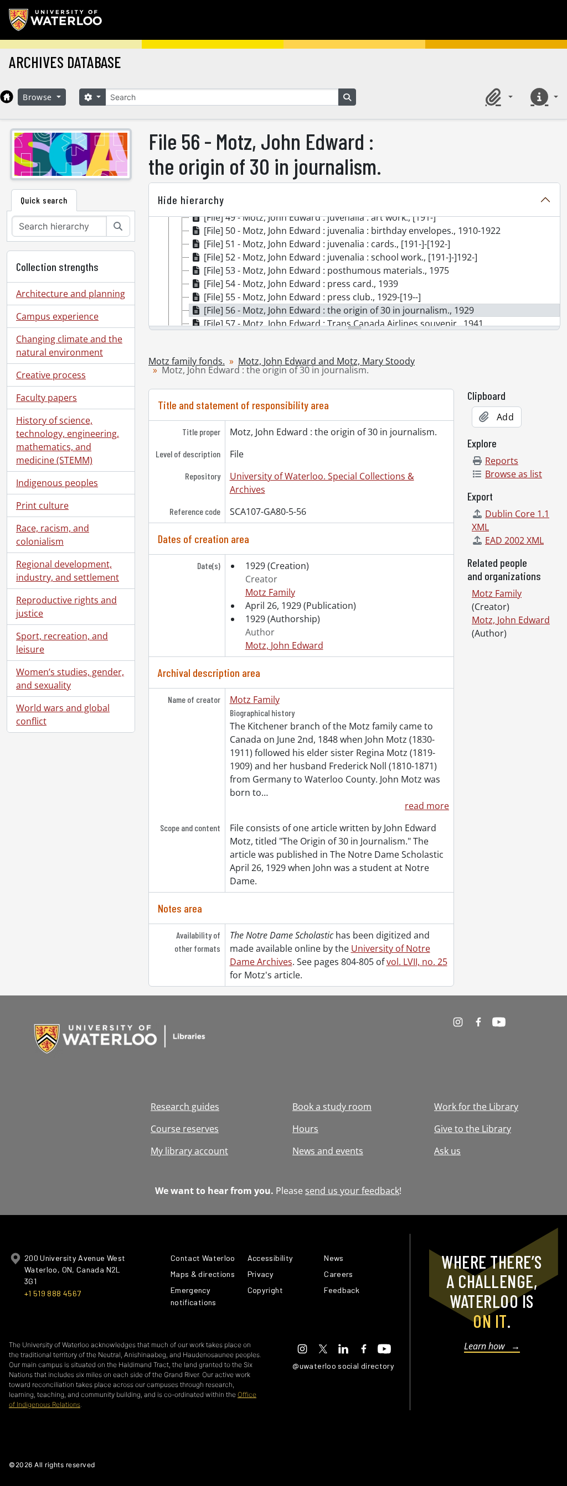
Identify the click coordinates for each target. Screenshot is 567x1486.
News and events (327, 1151)
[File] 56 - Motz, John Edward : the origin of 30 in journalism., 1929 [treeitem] (339, 310)
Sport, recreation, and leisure (62, 642)
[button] (497, 97)
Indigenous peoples (57, 483)
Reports (501, 461)
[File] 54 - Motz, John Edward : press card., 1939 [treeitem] (301, 284)
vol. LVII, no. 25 (416, 962)
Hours (305, 1129)
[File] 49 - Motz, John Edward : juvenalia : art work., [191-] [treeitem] (320, 217)
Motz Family (270, 592)
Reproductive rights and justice (66, 606)
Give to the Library (472, 1129)
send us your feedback (352, 1191)
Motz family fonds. (186, 361)
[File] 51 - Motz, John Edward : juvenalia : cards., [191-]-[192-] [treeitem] (327, 244)
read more (427, 806)
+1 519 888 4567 (52, 1293)
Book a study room (332, 1107)
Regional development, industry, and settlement (67, 570)
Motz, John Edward (284, 645)
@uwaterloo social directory (343, 1365)
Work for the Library (476, 1107)
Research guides (185, 1107)
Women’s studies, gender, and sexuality (70, 678)
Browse (39, 97)
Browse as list (513, 474)
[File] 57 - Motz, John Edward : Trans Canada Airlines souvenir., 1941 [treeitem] (343, 323)
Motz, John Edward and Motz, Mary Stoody (326, 361)
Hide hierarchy (191, 199)
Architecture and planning (70, 294)
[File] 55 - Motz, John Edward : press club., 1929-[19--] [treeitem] (312, 297)
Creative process (51, 375)
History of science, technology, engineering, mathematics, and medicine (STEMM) (67, 440)
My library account (189, 1151)
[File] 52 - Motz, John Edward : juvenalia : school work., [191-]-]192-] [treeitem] (340, 257)
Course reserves (185, 1129)
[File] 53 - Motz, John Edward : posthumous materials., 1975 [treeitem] (326, 270)
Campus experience (57, 316)
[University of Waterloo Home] (56, 20)
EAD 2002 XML (514, 540)
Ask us (447, 1151)
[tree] (354, 272)
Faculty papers (46, 398)
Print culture (42, 505)
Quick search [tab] (44, 200)
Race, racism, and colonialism (52, 535)
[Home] (6, 96)
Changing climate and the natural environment (69, 345)
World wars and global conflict (63, 714)
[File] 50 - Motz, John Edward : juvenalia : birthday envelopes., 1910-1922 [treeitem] (352, 231)
